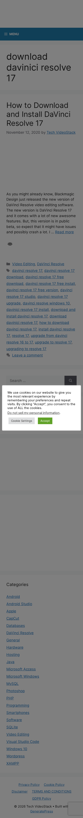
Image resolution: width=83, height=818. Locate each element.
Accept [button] (45, 420)
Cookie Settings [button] (21, 420)
